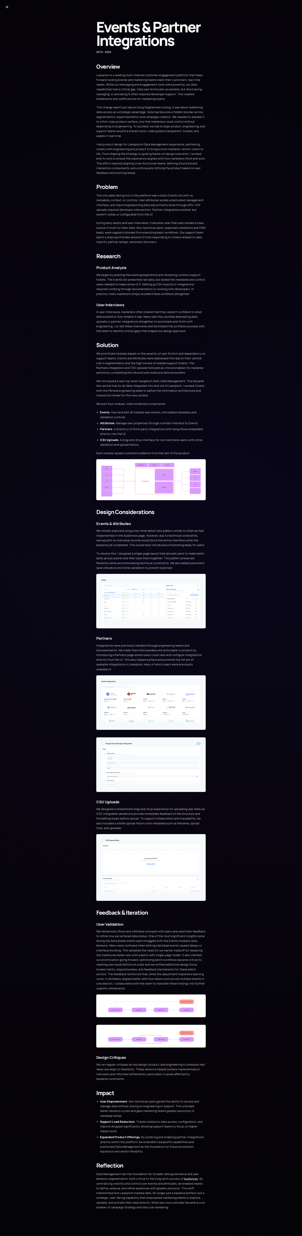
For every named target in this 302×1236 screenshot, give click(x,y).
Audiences (191, 1179)
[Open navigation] (7, 7)
